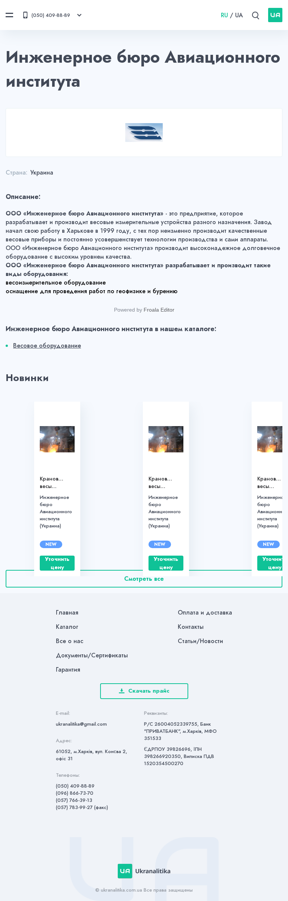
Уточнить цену (57, 563)
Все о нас (69, 641)
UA (239, 15)
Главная (67, 612)
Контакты (191, 626)
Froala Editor (159, 310)
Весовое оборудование (47, 345)
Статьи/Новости (200, 641)
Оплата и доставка (205, 612)
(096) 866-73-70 (74, 793)
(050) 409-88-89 (75, 786)
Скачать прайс (149, 691)
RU (224, 15)
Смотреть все (144, 578)
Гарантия (68, 669)
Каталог (67, 626)
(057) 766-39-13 (74, 800)
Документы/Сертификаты (92, 655)
